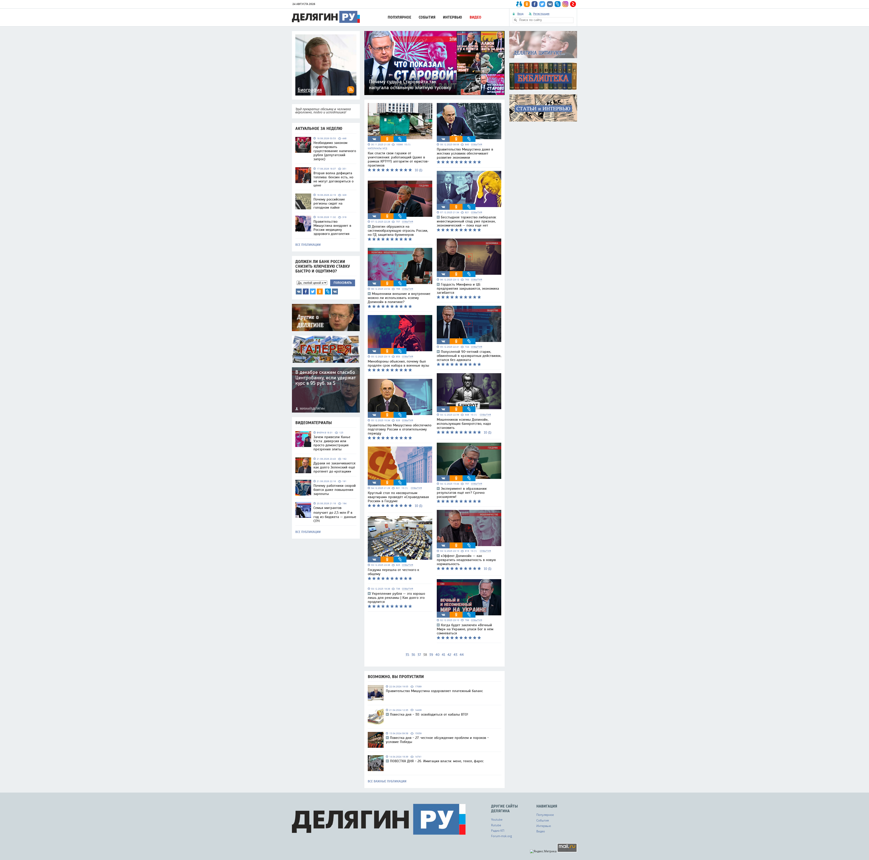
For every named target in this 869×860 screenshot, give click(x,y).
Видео (475, 17)
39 (431, 655)
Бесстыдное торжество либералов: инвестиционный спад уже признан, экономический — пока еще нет (467, 221)
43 (455, 655)
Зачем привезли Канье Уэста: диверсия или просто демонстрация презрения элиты (331, 443)
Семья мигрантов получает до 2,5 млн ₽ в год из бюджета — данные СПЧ (334, 514)
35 (407, 655)
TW (313, 291)
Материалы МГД (377, 148)
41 (443, 655)
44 (462, 655)
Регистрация (541, 13)
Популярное (399, 17)
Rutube (496, 825)
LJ (328, 291)
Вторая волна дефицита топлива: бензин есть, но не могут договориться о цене (333, 179)
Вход (520, 13)
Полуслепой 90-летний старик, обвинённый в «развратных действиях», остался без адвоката (469, 356)
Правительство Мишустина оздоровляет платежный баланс (434, 691)
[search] (515, 20)
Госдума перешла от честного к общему (393, 572)
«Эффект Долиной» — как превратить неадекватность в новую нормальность (466, 560)
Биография (310, 90)
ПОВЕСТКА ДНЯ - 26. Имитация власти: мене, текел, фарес (437, 761)
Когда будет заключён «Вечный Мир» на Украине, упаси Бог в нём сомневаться (465, 629)
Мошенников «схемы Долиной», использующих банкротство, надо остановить (464, 424)
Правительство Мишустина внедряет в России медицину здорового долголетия (332, 228)
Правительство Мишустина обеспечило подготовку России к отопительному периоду (399, 429)
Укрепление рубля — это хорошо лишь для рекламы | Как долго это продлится (396, 598)
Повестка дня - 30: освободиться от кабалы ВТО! (429, 714)
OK (320, 291)
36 (413, 655)
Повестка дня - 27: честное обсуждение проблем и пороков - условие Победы (437, 740)
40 (437, 655)
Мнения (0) (335, 291)
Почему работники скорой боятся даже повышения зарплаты (334, 490)
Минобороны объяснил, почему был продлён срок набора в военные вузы (398, 363)
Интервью (452, 17)
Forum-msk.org (501, 836)
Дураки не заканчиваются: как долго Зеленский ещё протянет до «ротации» (334, 467)
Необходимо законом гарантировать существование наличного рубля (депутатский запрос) (334, 151)
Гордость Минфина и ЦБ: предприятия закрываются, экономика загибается (468, 288)
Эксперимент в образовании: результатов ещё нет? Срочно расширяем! (462, 493)
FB (306, 291)
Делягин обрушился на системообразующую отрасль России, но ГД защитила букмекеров (398, 231)
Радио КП (497, 831)
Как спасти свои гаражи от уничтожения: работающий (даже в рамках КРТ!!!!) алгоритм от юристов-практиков (398, 159)
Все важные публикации (387, 781)
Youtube (496, 819)
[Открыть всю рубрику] (543, 44)
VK (299, 291)
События (427, 17)
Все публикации (308, 245)
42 (449, 655)
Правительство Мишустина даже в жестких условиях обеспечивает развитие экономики (465, 153)
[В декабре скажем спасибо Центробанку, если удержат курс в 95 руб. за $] (326, 390)
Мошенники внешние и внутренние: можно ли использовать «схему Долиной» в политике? (399, 298)
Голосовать (343, 283)
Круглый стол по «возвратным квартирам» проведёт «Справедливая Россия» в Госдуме (398, 497)
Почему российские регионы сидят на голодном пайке (329, 203)
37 (419, 655)
